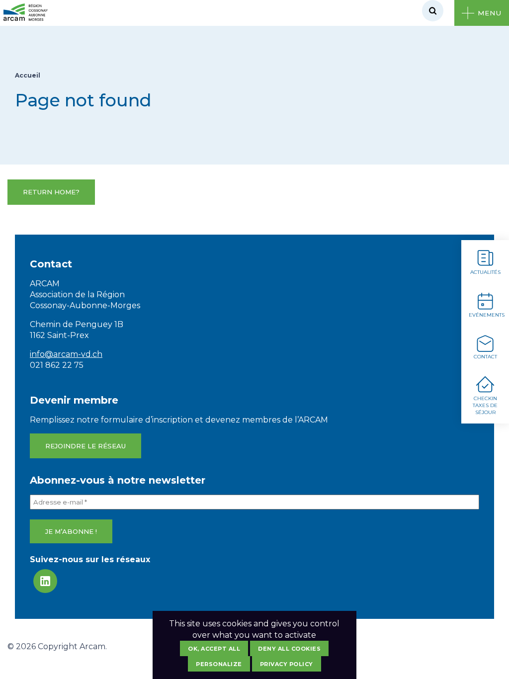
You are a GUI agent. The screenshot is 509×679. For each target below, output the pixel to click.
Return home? (51, 192)
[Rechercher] (432, 10)
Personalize (219, 664)
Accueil (27, 75)
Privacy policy (286, 664)
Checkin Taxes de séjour (485, 405)
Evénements (487, 315)
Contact (485, 356)
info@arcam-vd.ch (66, 354)
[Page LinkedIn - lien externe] (45, 581)
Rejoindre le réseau (85, 446)
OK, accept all (214, 648)
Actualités (485, 272)
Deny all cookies (289, 648)
